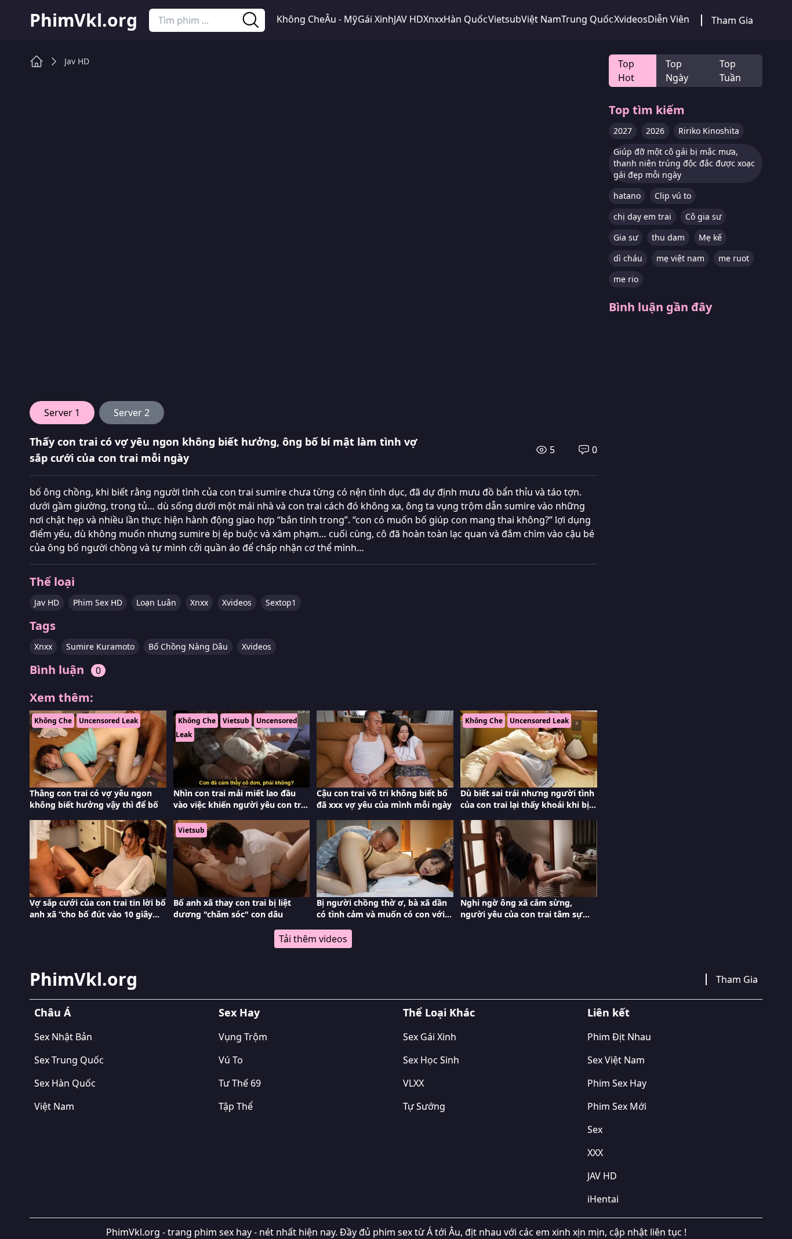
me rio (625, 279)
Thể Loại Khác (439, 1012)
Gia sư (625, 237)
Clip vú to (673, 195)
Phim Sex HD (97, 602)
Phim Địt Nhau (619, 1036)
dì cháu (627, 258)
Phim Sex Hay (616, 1083)
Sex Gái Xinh (429, 1036)
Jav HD (76, 61)
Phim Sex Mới (616, 1106)
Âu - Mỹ (341, 19)
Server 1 (62, 412)
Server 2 (132, 412)
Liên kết (608, 1012)
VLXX (413, 1083)
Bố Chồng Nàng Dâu (188, 646)
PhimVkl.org (83, 20)
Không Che (301, 19)
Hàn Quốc (466, 19)
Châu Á (52, 1012)
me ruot (733, 258)
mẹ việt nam (680, 258)
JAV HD (408, 19)
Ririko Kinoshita (708, 130)
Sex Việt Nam (616, 1060)
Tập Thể (236, 1106)
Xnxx (433, 19)
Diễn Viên (668, 19)
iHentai (603, 1199)
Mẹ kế (710, 237)
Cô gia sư (703, 216)
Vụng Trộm (243, 1036)
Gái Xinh (376, 19)
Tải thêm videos (313, 938)
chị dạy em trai (642, 216)
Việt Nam (541, 19)
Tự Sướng (424, 1106)
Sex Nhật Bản (63, 1036)
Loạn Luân (156, 602)
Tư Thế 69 (240, 1083)
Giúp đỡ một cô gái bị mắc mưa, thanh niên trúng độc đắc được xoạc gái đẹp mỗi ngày (684, 163)
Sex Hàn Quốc (65, 1083)
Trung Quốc (587, 19)
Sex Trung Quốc (69, 1060)
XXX (595, 1152)
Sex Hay (239, 1012)
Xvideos (631, 19)
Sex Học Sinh (431, 1060)
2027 (622, 130)
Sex (594, 1129)
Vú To (231, 1060)
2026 (655, 130)
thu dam (668, 237)
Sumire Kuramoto (100, 646)
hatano (627, 195)
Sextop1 (281, 602)
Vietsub (504, 19)
